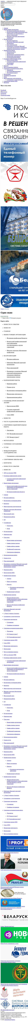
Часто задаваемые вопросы (11, 67)
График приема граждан (13, 543)
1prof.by (3, 1)
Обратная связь (8, 534)
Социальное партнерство (10, 619)
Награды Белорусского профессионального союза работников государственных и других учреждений (17, 600)
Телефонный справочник (13, 549)
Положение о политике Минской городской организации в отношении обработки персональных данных (17, 48)
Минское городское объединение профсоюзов (17, 351)
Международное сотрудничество (12, 78)
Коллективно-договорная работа (15, 54)
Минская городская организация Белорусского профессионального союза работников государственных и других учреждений (13, 23)
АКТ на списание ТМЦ (10, 473)
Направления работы (9, 50)
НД (5, 519)
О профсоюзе (7, 522)
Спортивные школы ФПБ (10, 81)
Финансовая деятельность (14, 56)
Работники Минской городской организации (16, 363)
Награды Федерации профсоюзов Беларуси (16, 605)
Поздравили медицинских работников (17, 588)
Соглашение (10, 622)
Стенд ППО (10, 64)
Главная (6, 28)
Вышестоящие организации (11, 29)
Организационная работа (13, 57)
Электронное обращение (13, 552)
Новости (6, 65)
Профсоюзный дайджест (13, 591)
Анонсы (9, 578)
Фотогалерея (7, 74)
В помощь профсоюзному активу (12, 58)
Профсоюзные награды (10, 594)
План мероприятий (12, 44)
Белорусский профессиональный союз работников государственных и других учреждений (17, 34)
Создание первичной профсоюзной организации (15, 410)
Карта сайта (6, 318)
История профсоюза (12, 40)
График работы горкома (13, 546)
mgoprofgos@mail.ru (10, 1019)
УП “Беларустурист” (12, 72)
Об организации (8, 39)
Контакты (6, 82)
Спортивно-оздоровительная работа (13, 68)
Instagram (3, 93)
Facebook (3, 90)
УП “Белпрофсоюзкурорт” (14, 71)
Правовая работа (11, 51)
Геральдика (10, 525)
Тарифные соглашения (10, 75)
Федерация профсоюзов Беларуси (16, 31)
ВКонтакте (4, 92)
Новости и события (11, 324)
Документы (10, 70)
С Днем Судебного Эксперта (11, 613)
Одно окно (6, 537)
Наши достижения (12, 581)
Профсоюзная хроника (10, 575)
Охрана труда (10, 53)
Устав (5, 77)
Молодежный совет (9, 513)
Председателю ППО (12, 60)
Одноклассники (5, 95)
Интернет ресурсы (16, 318)
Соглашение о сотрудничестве (15, 79)
